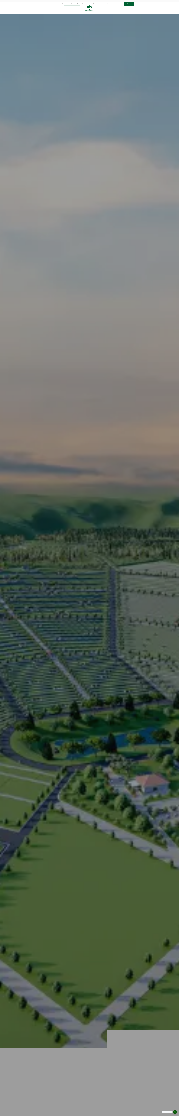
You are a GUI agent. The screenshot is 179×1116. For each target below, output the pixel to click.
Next (176, 569)
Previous (3, 569)
